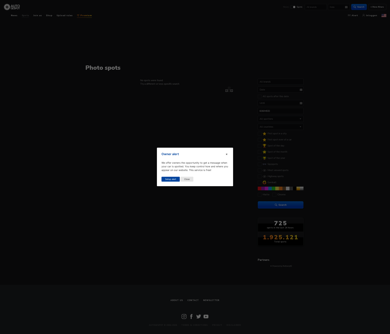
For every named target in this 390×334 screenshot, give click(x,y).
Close (187, 179)
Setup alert (170, 179)
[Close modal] (227, 154)
